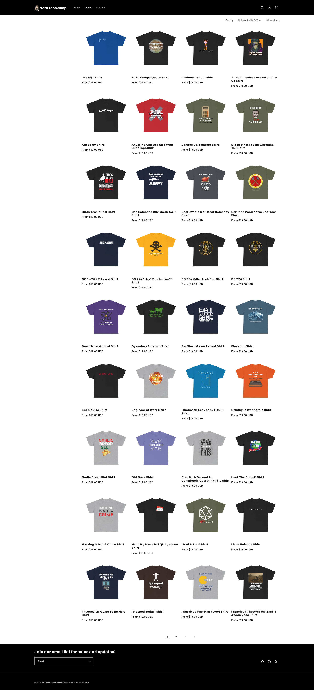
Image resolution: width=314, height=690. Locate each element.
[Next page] (194, 636)
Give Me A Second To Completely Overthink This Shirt (205, 479)
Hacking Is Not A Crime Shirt (103, 544)
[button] (262, 7)
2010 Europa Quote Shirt (150, 77)
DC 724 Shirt (240, 279)
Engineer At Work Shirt (149, 410)
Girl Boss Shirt (143, 477)
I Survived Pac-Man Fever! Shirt (204, 611)
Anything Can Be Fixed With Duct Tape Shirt (152, 146)
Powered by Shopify (64, 682)
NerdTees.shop (48, 682)
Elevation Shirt (242, 346)
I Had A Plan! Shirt (194, 544)
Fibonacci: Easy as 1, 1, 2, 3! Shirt (202, 412)
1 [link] (167, 636)
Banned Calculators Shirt (200, 144)
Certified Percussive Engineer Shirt (253, 213)
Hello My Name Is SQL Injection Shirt (155, 546)
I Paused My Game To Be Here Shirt (104, 613)
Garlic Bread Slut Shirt (98, 477)
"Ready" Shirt (92, 77)
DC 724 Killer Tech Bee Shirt (202, 279)
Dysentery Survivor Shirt (150, 346)
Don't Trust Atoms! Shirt (100, 346)
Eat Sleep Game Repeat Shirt (202, 346)
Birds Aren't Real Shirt (98, 211)
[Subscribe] (89, 661)
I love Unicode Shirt (246, 544)
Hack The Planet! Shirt (247, 477)
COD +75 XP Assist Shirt (100, 279)
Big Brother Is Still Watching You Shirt (252, 146)
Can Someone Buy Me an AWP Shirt (154, 213)
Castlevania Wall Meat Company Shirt (205, 213)
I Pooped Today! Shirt (148, 611)
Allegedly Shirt (93, 144)
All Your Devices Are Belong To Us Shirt (254, 79)
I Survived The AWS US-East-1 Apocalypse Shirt (254, 613)
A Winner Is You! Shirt (197, 77)
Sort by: (230, 20)
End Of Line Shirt (94, 410)
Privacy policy (82, 682)
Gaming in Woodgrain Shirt (251, 410)
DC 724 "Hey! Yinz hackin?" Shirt (152, 281)
